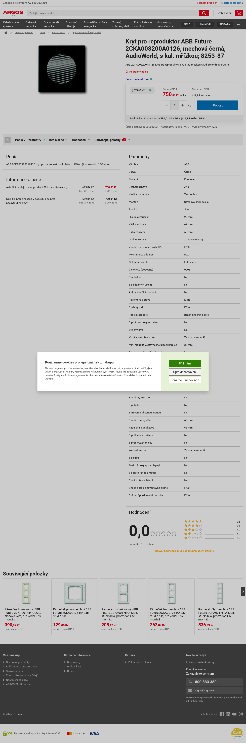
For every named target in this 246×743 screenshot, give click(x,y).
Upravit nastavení (184, 372)
